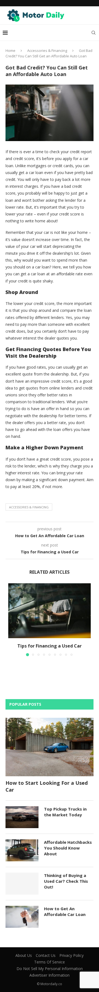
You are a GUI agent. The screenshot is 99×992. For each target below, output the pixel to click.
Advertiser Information (49, 975)
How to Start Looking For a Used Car (47, 786)
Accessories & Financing (47, 50)
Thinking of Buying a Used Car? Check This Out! (66, 881)
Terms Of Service (49, 962)
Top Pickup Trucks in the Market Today (65, 811)
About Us (23, 955)
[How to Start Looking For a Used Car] (50, 747)
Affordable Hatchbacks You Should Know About (68, 847)
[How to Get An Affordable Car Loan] (22, 917)
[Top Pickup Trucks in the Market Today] (22, 817)
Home (10, 50)
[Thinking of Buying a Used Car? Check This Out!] (22, 884)
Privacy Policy (71, 955)
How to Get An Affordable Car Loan (65, 911)
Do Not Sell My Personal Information (49, 968)
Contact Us (46, 955)
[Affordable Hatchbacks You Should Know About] (22, 850)
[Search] (93, 33)
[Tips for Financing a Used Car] (49, 610)
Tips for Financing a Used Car (49, 646)
